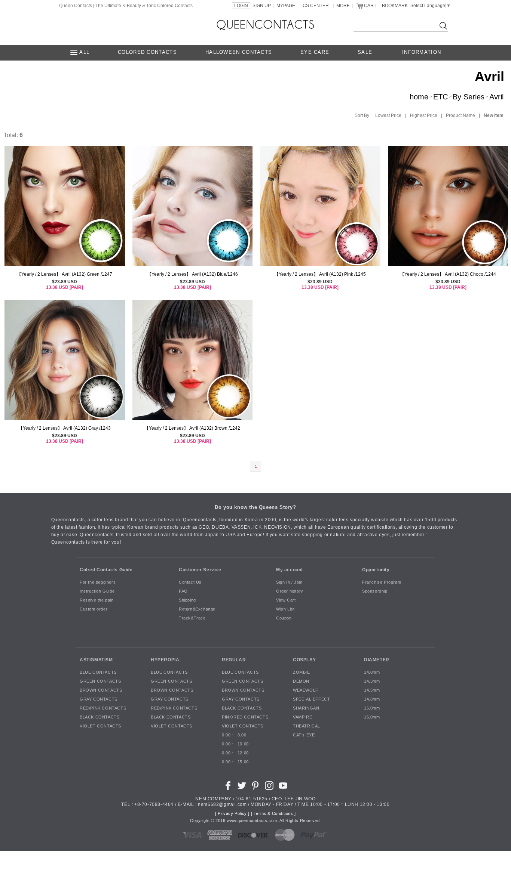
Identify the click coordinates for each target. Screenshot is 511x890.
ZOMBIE (301, 672)
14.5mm (372, 690)
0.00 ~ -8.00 (234, 735)
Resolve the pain (97, 600)
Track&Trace (192, 618)
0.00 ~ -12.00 (235, 753)
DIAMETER (376, 659)
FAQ (183, 591)
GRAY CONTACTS (98, 699)
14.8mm (372, 699)
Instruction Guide (97, 591)
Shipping (187, 600)
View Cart (286, 600)
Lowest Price (388, 115)
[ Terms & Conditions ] (273, 814)
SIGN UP (262, 5)
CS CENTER (316, 5)
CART (370, 5)
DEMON (301, 681)
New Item (494, 115)
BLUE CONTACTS (98, 672)
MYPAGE (285, 5)
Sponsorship (375, 591)
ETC (440, 97)
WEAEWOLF (305, 690)
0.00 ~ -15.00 (235, 762)
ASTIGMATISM (96, 659)
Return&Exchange (197, 609)
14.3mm (372, 681)
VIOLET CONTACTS (100, 726)
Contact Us (190, 582)
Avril (496, 97)
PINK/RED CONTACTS (245, 717)
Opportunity (376, 569)
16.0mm (372, 717)
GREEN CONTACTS (100, 681)
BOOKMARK (395, 5)
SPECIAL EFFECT (311, 699)
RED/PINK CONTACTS (103, 708)
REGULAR (234, 659)
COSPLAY (304, 659)
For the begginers (98, 582)
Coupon (284, 618)
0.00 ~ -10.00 (235, 744)
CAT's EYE (304, 735)
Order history (289, 591)
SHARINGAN (306, 708)
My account (289, 569)
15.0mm (372, 708)
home (419, 97)
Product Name (460, 115)
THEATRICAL (306, 726)
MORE (343, 5)
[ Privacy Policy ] (232, 814)
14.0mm (372, 672)
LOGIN (241, 5)
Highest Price (423, 115)
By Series (468, 97)
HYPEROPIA (165, 659)
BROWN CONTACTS (101, 690)
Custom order (93, 609)
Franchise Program (381, 582)
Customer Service (200, 569)
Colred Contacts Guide (106, 569)
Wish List (285, 609)
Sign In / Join (289, 582)
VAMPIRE (302, 717)
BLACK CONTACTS (99, 717)
